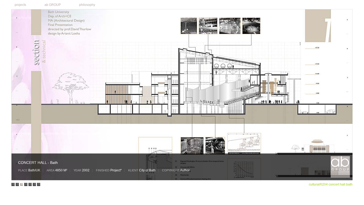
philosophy (87, 5)
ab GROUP (51, 4)
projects (18, 4)
